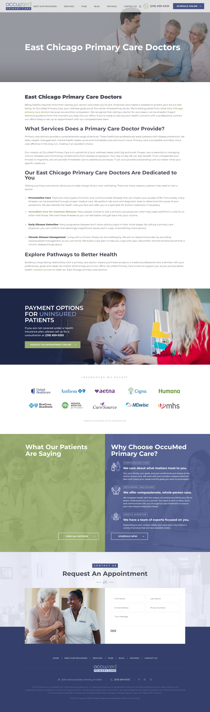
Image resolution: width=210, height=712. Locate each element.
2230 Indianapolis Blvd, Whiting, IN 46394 (81, 680)
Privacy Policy (134, 698)
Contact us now (42, 269)
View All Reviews (77, 536)
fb (139, 680)
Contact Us (130, 6)
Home (56, 658)
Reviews (112, 6)
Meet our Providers (75, 658)
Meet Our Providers (45, 6)
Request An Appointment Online (50, 344)
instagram (151, 679)
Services (69, 6)
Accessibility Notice (118, 698)
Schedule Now (127, 536)
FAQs (84, 6)
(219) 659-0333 (159, 6)
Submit (113, 631)
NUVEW (73, 698)
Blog (97, 6)
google (145, 679)
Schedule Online (187, 6)
